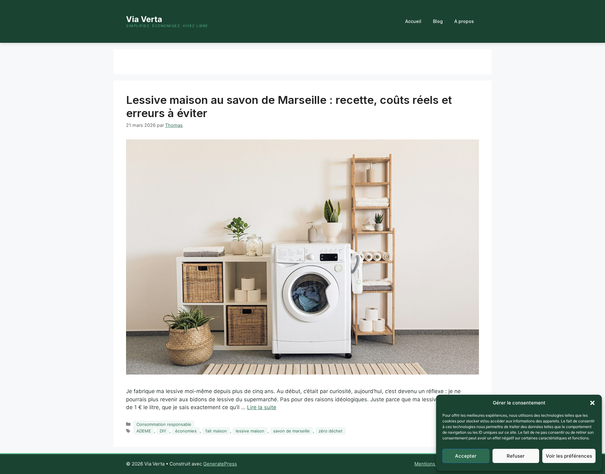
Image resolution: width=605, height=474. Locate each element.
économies (186, 430)
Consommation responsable (163, 424)
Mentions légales (433, 464)
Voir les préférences (569, 456)
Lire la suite (261, 407)
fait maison (216, 430)
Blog (438, 21)
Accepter (465, 456)
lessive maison (250, 430)
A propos (464, 21)
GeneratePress (220, 464)
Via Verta (144, 19)
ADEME (143, 430)
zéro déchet (331, 430)
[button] (592, 403)
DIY (163, 430)
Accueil (413, 21)
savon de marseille (291, 430)
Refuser (516, 456)
